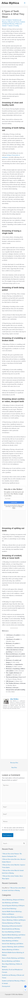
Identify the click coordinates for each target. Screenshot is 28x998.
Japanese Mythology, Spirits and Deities (13, 946)
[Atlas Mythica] (6, 701)
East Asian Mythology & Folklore (11, 932)
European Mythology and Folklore (11, 938)
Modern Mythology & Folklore (10, 949)
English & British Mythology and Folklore (13, 935)
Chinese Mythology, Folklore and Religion (14, 920)
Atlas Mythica (10, 2)
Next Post (14, 767)
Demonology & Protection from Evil (12, 926)
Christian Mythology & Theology (11, 923)
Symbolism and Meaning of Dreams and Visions (11, 21)
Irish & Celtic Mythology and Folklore (12, 943)
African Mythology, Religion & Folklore (13, 900)
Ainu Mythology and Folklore (10, 902)
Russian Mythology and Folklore (11, 961)
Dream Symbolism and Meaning (11, 929)
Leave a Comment (7, 20)
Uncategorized (6, 986)
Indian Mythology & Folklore (10, 940)
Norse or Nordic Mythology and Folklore (13, 958)
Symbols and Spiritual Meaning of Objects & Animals (13, 23)
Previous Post (14, 762)
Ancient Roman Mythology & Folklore (12, 917)
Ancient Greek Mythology (9, 908)
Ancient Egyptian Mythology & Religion (13, 905)
